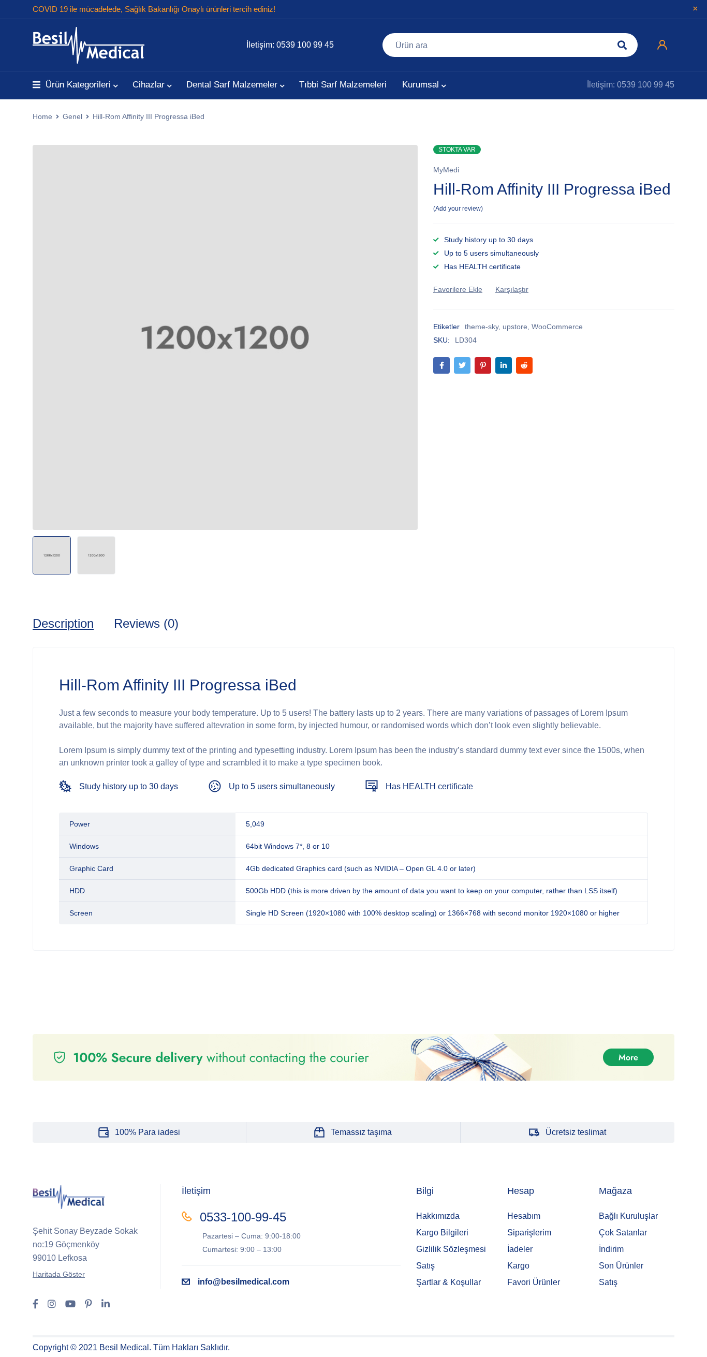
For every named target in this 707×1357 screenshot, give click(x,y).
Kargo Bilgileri (442, 1232)
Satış (425, 1265)
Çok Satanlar (623, 1232)
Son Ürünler (621, 1265)
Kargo (518, 1265)
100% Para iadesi (147, 1132)
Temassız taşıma (361, 1132)
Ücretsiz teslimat (576, 1132)
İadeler (520, 1249)
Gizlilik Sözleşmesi (451, 1249)
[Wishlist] (457, 289)
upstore (515, 326)
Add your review (458, 208)
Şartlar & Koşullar (448, 1282)
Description (63, 623)
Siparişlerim (529, 1232)
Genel (72, 116)
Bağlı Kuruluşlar (628, 1216)
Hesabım (523, 1216)
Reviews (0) (146, 623)
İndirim (611, 1249)
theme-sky (481, 326)
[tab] (63, 623)
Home (42, 116)
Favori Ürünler (533, 1282)
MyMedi (446, 170)
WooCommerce (557, 326)
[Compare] (511, 289)
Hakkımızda (438, 1216)
